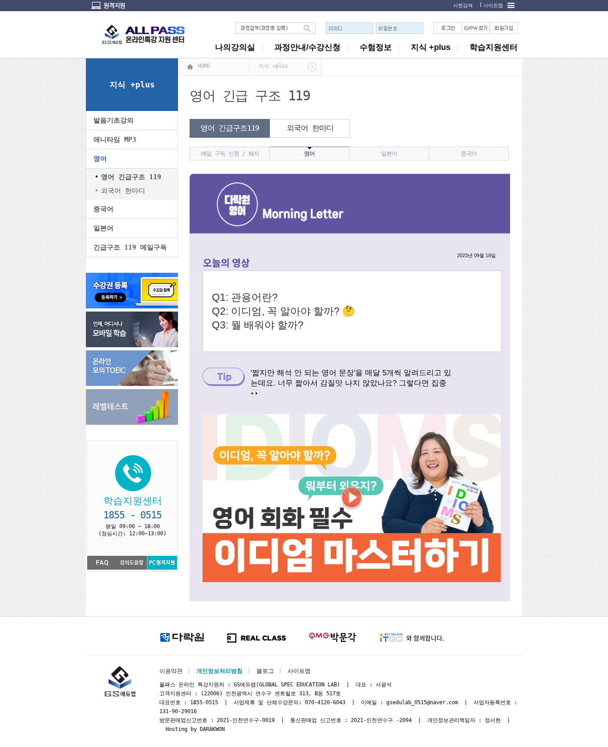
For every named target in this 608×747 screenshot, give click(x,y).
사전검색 (463, 5)
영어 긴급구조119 (229, 127)
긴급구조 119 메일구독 (130, 247)
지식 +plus (430, 47)
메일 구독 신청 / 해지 (230, 153)
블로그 (265, 671)
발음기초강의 (113, 120)
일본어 (103, 228)
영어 (100, 159)
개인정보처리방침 (219, 671)
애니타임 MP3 (114, 139)
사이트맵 (493, 5)
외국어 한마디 (310, 127)
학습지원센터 (494, 47)
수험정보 (376, 47)
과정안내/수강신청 (307, 47)
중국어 (103, 209)
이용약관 (170, 671)
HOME (204, 66)
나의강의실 (235, 47)
